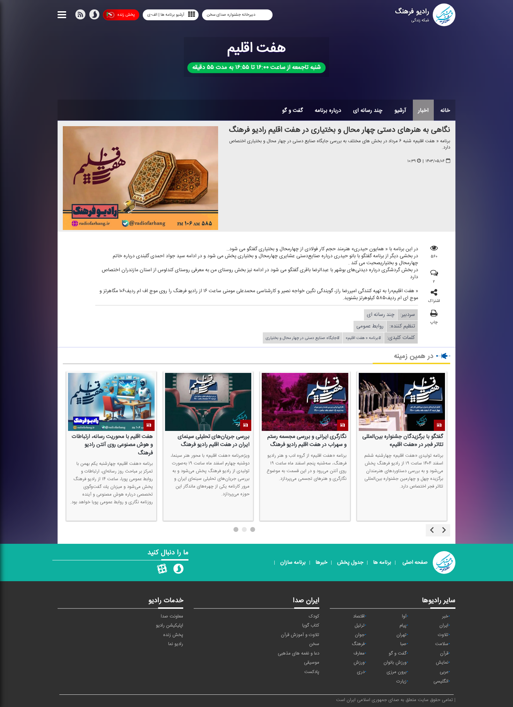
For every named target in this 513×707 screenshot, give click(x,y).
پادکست (311, 672)
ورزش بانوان (395, 662)
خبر (445, 616)
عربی (444, 672)
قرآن (444, 653)
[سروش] (94, 16)
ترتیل (360, 625)
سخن (314, 644)
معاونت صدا (172, 616)
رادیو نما (175, 644)
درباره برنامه (328, 110)
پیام (403, 625)
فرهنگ (358, 644)
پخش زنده (126, 14)
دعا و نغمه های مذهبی (298, 653)
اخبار (423, 110)
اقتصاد (359, 616)
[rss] (80, 16)
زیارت (401, 681)
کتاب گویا (310, 625)
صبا (403, 644)
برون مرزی (397, 672)
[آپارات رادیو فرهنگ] (162, 570)
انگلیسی (440, 681)
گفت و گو (292, 110)
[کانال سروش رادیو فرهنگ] (178, 570)
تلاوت (443, 635)
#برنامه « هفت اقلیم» (363, 337)
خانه (445, 110)
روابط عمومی (370, 326)
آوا (404, 616)
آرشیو (400, 110)
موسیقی (311, 662)
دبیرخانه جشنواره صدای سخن (231, 14)
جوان (360, 635)
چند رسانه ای (367, 110)
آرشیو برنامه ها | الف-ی (165, 14)
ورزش (359, 662)
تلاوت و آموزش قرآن (300, 635)
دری (361, 672)
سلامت (441, 644)
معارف (359, 653)
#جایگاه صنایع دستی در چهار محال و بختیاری (303, 337)
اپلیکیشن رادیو (169, 625)
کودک (314, 616)
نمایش (442, 662)
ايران (443, 625)
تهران (401, 635)
